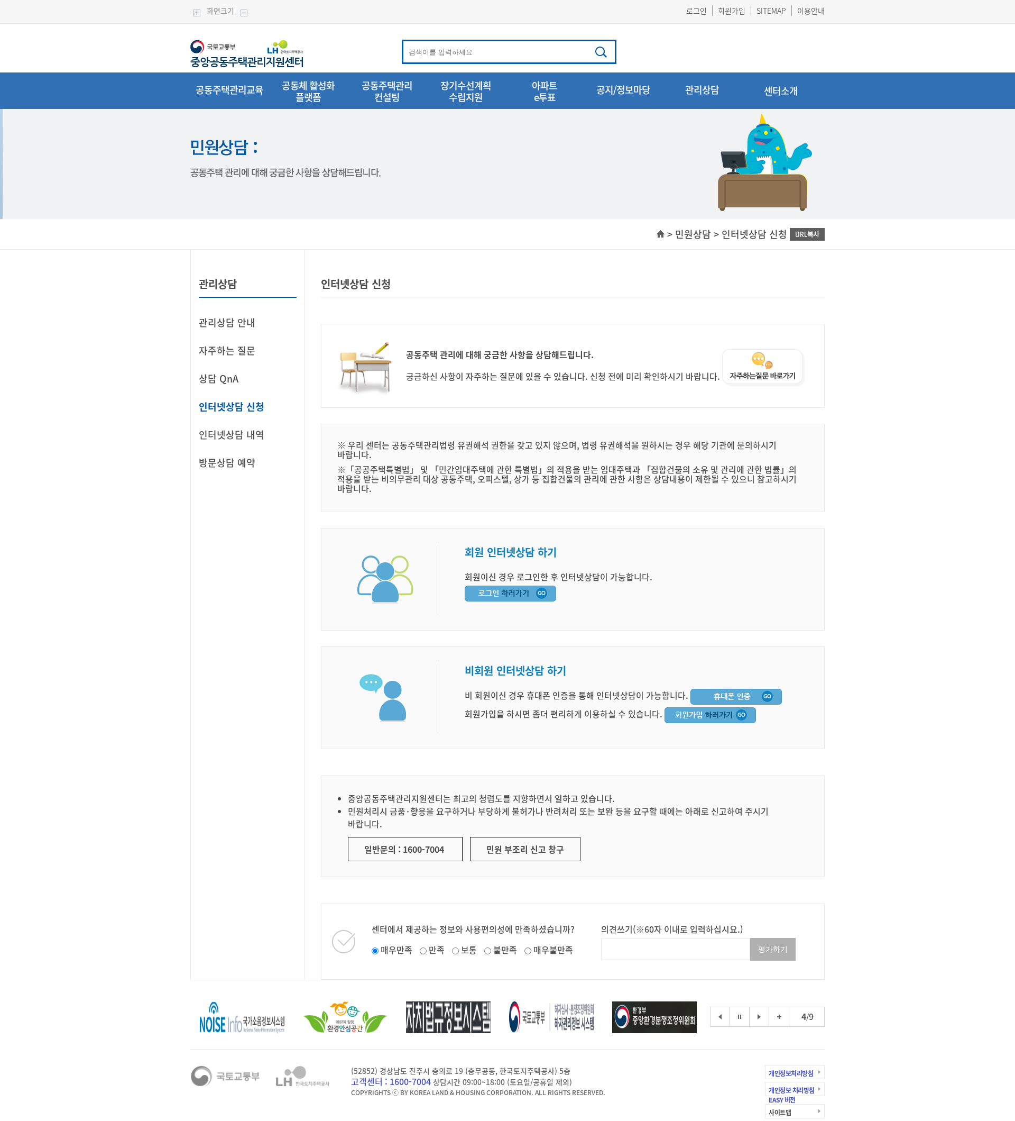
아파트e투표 (544, 92)
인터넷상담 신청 (231, 406)
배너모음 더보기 (779, 1010)
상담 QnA (218, 378)
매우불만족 (553, 949)
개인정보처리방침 (791, 1073)
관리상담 (702, 90)
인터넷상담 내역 (231, 434)
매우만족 (396, 949)
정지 (740, 1016)
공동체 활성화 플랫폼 (308, 92)
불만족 (505, 949)
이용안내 (811, 10)
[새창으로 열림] (736, 695)
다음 (759, 1016)
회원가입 (731, 10)
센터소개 (781, 91)
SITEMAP (771, 10)
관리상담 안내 (227, 322)
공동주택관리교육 (229, 90)
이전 (720, 1016)
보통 (469, 949)
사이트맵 (780, 1112)
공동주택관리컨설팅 (387, 92)
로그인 (696, 10)
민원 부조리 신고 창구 (525, 849)
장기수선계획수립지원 (465, 92)
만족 (437, 949)
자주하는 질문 (227, 350)
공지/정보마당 (623, 90)
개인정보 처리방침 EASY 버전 (792, 1093)
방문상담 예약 (227, 462)
